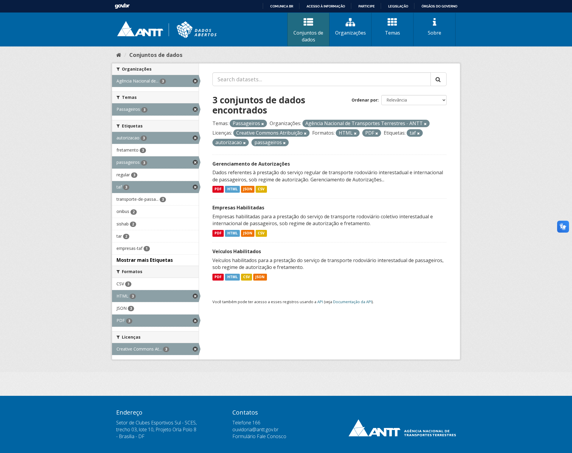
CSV (261, 189)
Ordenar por (364, 100)
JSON (247, 189)
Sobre (434, 32)
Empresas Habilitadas (238, 207)
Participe (366, 6)
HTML (232, 189)
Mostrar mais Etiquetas (144, 260)
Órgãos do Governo (439, 6)
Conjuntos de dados (308, 36)
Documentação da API (352, 301)
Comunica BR (281, 6)
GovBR (122, 6)
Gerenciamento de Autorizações (251, 164)
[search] (438, 79)
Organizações (350, 32)
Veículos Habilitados (236, 251)
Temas (392, 32)
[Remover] (262, 124)
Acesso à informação (326, 6)
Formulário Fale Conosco (259, 436)
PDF (218, 189)
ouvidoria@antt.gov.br (255, 429)
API (320, 301)
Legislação (398, 6)
